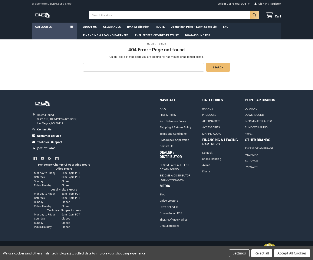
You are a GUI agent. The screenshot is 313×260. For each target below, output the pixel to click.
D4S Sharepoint (169, 225)
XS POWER (251, 160)
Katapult (207, 152)
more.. (249, 133)
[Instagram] (57, 158)
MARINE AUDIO (211, 133)
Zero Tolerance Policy (173, 121)
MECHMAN (251, 154)
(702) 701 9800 (46, 148)
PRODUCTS (209, 114)
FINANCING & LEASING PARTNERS (105, 35)
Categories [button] (43, 26)
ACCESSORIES (211, 127)
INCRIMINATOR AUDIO (258, 121)
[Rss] (50, 158)
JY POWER (251, 167)
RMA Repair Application (174, 140)
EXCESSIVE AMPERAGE (259, 148)
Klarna (206, 171)
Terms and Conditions (173, 133)
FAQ (225, 26)
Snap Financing (211, 158)
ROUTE (160, 26)
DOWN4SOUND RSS (197, 35)
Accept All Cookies (292, 253)
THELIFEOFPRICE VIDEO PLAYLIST (157, 35)
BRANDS (207, 108)
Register (275, 3)
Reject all (262, 253)
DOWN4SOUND (254, 114)
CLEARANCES (112, 26)
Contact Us (166, 146)
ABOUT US (90, 26)
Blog (162, 194)
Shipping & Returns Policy (175, 127)
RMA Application (138, 26)
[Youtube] (42, 158)
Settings (239, 253)
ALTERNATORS (211, 121)
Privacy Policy (168, 114)
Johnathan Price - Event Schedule (194, 26)
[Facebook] (35, 158)
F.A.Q (163, 108)
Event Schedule (169, 207)
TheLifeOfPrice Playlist (173, 219)
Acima (206, 165)
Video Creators (169, 200)
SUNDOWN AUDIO (256, 127)
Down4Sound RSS (171, 213)
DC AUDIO (251, 108)
